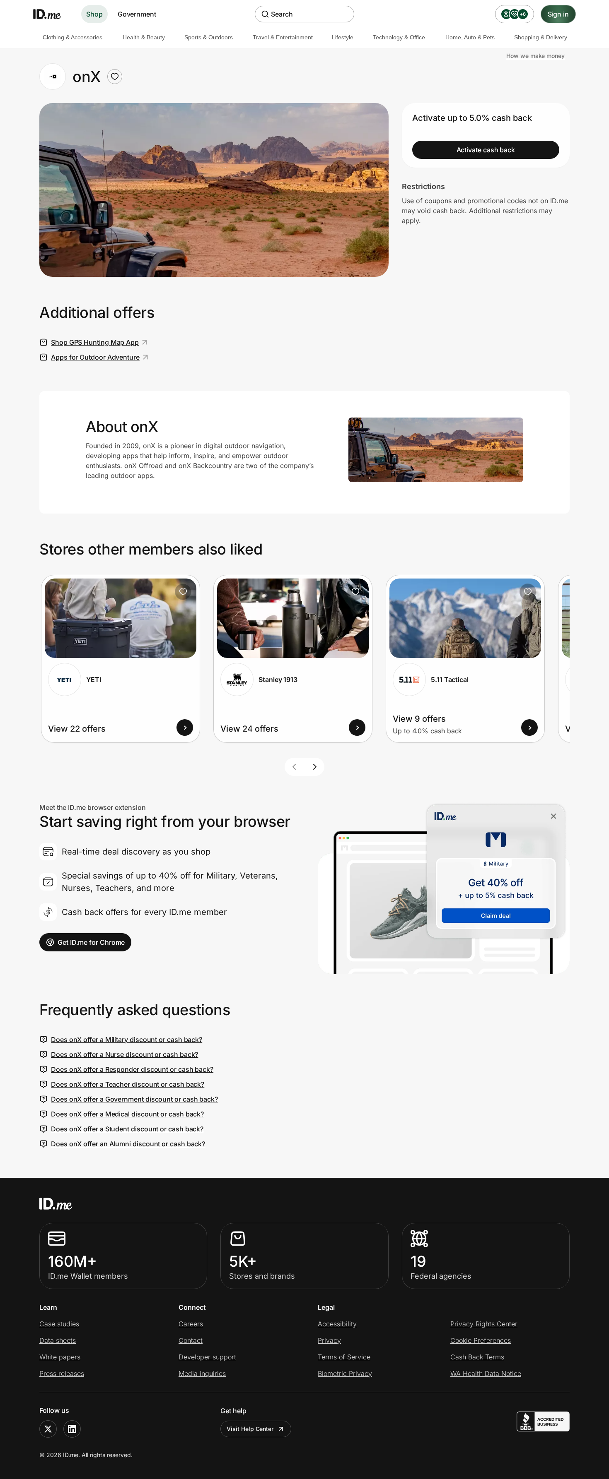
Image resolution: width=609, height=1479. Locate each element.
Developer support (207, 1357)
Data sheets (57, 1340)
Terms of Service (344, 1357)
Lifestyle (342, 37)
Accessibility (337, 1324)
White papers (59, 1357)
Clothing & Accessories (72, 37)
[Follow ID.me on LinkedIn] (72, 1429)
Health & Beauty (144, 37)
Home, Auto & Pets (470, 37)
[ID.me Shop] (52, 14)
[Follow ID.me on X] (48, 1429)
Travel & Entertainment (283, 37)
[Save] (183, 591)
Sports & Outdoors (208, 37)
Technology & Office (399, 37)
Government (137, 14)
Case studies (59, 1324)
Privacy (329, 1340)
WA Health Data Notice (485, 1373)
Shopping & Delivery (540, 37)
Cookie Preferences (480, 1340)
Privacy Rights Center (483, 1324)
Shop (94, 14)
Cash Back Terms (477, 1357)
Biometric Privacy (345, 1373)
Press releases (61, 1373)
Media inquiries (202, 1373)
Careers (191, 1324)
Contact (191, 1340)
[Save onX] (114, 76)
